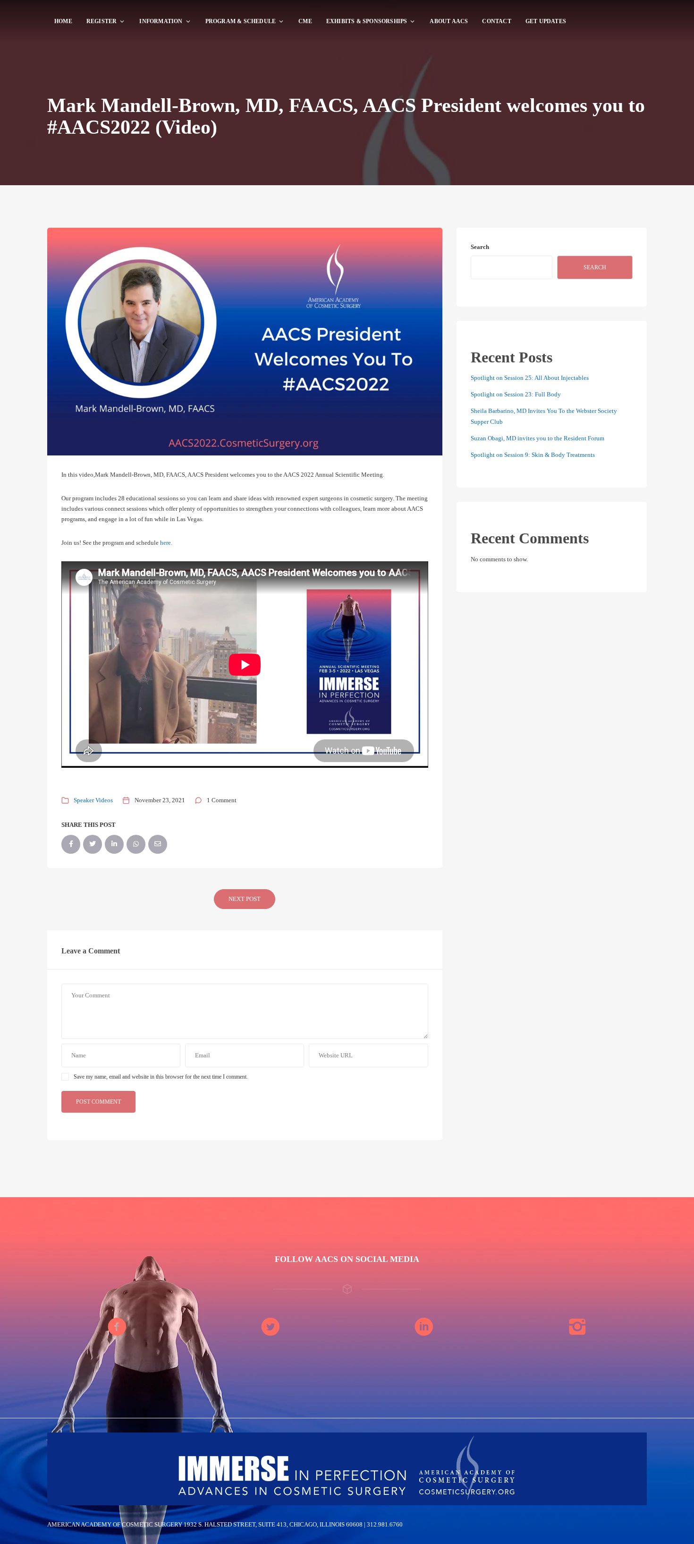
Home (63, 21)
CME (305, 21)
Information (160, 21)
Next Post (245, 898)
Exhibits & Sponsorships (366, 21)
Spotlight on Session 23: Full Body (516, 394)
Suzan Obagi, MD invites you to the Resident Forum (537, 438)
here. (166, 542)
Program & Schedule (240, 21)
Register (101, 21)
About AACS (449, 21)
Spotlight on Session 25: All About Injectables (530, 377)
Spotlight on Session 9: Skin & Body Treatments (533, 454)
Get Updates (545, 21)
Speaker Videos (93, 800)
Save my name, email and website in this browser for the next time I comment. (161, 1076)
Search (480, 246)
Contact (496, 21)
